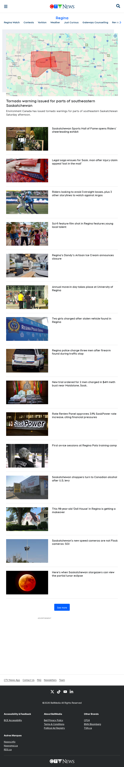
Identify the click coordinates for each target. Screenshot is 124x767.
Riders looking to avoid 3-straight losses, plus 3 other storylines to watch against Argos (82, 193)
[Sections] (6, 6)
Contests (29, 22)
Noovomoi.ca (11, 745)
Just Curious (71, 22)
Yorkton (42, 22)
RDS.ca (8, 749)
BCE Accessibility (13, 720)
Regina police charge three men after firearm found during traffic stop (81, 352)
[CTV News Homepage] (62, 6)
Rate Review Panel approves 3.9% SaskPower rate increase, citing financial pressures (84, 415)
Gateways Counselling (95, 22)
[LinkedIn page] (72, 691)
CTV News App (12, 680)
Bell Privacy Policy (53, 720)
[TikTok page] (59, 691)
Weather (55, 22)
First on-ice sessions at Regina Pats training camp (84, 445)
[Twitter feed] (52, 691)
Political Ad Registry (54, 728)
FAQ (39, 680)
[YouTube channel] (65, 691)
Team (62, 680)
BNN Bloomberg (92, 724)
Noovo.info (9, 741)
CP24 (87, 720)
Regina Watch (12, 22)
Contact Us (28, 680)
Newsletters (50, 680)
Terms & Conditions (54, 724)
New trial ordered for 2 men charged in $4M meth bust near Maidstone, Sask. (83, 384)
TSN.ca (88, 728)
